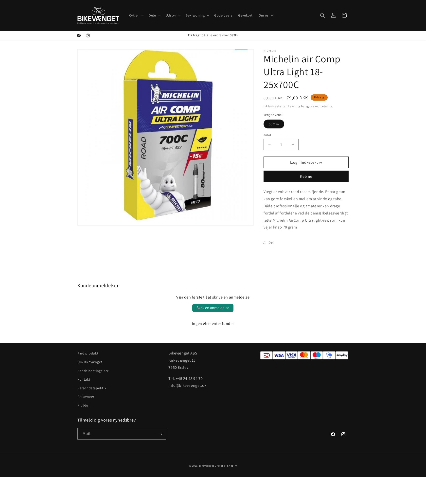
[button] (136, 15)
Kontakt (83, 379)
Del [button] (271, 242)
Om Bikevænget (89, 362)
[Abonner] (160, 434)
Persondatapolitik (91, 388)
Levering (294, 106)
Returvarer (85, 396)
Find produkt (87, 353)
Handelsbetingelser (93, 371)
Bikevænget (206, 465)
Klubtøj (83, 405)
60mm (274, 124)
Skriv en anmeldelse (212, 307)
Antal (267, 135)
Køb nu (306, 176)
